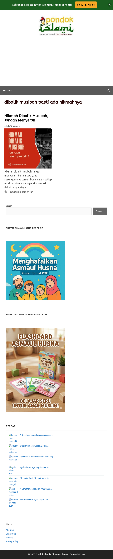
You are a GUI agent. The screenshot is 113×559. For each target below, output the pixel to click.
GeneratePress (77, 554)
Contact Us (11, 534)
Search (9, 206)
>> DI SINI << (86, 4)
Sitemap (9, 537)
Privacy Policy (12, 541)
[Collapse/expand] (110, 5)
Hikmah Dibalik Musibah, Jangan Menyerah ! (26, 118)
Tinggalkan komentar (20, 191)
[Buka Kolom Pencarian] (108, 90)
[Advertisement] (56, 64)
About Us (10, 530)
